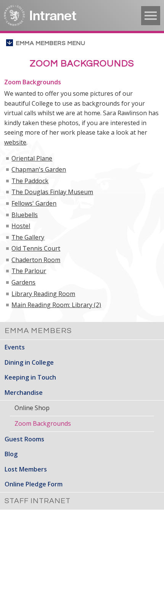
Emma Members (38, 331)
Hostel (20, 226)
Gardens (23, 282)
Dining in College (29, 362)
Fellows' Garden (33, 203)
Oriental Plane (31, 158)
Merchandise (24, 392)
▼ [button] (151, 15)
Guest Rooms (24, 439)
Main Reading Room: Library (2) (56, 305)
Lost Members (26, 469)
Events (15, 347)
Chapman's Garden (38, 169)
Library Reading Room (43, 294)
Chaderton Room (35, 260)
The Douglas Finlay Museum (52, 192)
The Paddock (29, 181)
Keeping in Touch (30, 377)
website (15, 142)
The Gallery (27, 237)
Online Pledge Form (34, 484)
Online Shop (32, 408)
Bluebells (24, 215)
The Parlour (28, 271)
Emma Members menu (50, 43)
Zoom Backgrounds (42, 423)
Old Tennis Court (35, 248)
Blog (11, 454)
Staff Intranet (38, 501)
